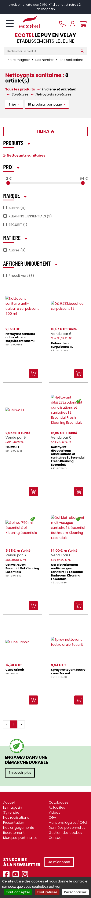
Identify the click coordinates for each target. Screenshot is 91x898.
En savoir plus (20, 772)
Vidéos (54, 812)
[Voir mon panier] (82, 24)
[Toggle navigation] (10, 23)
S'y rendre (11, 812)
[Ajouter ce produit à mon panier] (50, 721)
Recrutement (14, 832)
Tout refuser (47, 892)
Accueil (9, 802)
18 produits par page (45, 104)
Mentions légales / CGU (68, 822)
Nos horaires (44, 60)
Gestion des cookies (65, 832)
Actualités (57, 807)
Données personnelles (67, 827)
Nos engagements (18, 827)
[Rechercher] (83, 51)
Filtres (43, 131)
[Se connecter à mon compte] (72, 24)
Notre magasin (19, 60)
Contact (56, 837)
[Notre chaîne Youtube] (16, 874)
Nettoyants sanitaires (26, 155)
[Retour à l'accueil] (22, 22)
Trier (12, 104)
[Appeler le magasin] (62, 24)
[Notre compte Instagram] (26, 874)
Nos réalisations (71, 60)
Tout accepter (18, 892)
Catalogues (58, 802)
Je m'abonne (59, 862)
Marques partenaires (20, 837)
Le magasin (12, 807)
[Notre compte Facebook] (7, 874)
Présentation (13, 822)
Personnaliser (75, 892)
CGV (52, 817)
